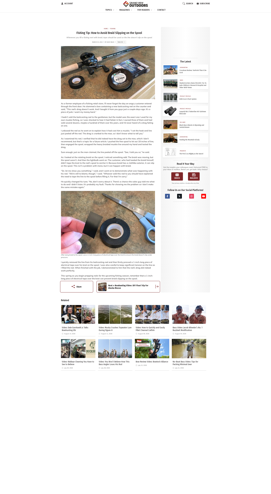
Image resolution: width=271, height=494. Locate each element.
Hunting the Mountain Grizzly (189, 140)
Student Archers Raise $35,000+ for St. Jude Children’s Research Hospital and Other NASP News (193, 85)
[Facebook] (167, 196)
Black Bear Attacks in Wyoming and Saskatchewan (191, 126)
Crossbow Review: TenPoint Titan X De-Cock (193, 71)
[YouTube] (203, 196)
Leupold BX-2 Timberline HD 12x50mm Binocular (192, 113)
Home (106, 29)
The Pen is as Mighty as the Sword (191, 154)
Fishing (112, 29)
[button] (109, 10)
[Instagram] (191, 196)
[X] (179, 196)
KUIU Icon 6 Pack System (187, 99)
